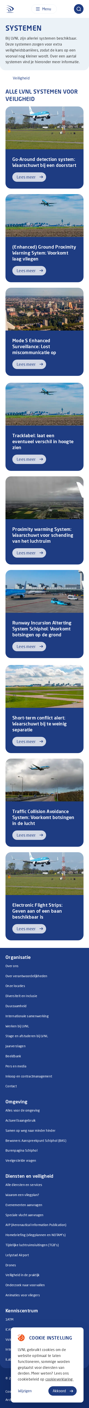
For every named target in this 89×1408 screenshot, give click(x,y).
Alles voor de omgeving (22, 1110)
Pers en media (15, 1066)
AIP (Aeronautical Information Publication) (35, 1225)
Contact (11, 1086)
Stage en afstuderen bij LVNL (26, 1036)
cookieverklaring (59, 1379)
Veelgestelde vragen (20, 1160)
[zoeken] (79, 9)
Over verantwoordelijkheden (26, 976)
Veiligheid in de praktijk (22, 1275)
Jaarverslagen (15, 1046)
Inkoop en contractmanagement (28, 1076)
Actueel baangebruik (20, 1120)
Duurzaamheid (16, 1006)
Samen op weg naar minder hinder (30, 1130)
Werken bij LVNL (17, 1026)
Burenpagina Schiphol (21, 1150)
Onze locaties (15, 986)
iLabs (9, 1359)
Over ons (11, 966)
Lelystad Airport (17, 1255)
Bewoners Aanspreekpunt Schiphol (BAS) (35, 1140)
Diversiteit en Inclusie (21, 996)
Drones (10, 1265)
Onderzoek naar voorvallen (25, 1285)
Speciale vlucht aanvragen (24, 1215)
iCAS (8, 1329)
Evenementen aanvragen (23, 1205)
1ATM (9, 1319)
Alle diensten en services (23, 1185)
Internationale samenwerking (27, 1016)
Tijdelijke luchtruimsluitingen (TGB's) (32, 1245)
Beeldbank (13, 1056)
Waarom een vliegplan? (22, 1195)
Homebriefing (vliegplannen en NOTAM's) (35, 1235)
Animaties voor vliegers (22, 1295)
